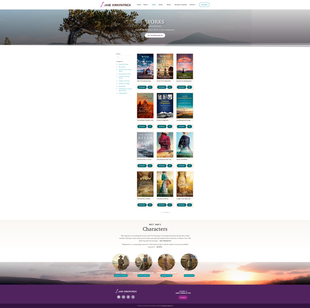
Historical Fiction (123, 64)
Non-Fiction (122, 67)
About (145, 5)
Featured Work (123, 93)
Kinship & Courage (124, 83)
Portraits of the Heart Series (125, 70)
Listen (160, 5)
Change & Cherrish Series (124, 77)
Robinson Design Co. (167, 306)
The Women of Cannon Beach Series (125, 89)
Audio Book (122, 86)
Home (139, 5)
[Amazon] (128, 297)
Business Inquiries (181, 5)
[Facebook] (119, 297)
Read (168, 5)
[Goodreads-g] (133, 297)
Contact (192, 5)
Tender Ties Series (124, 81)
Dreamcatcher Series (125, 74)
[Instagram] (123, 297)
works (154, 5)
